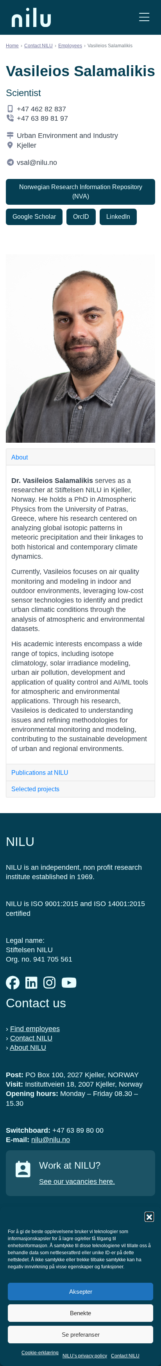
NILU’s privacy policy (85, 1356)
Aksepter (80, 1291)
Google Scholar (34, 216)
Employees (70, 45)
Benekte (80, 1313)
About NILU (28, 1047)
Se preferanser (81, 1334)
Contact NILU (125, 1356)
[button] (149, 1216)
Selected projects (35, 789)
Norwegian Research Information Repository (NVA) (80, 192)
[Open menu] (144, 17)
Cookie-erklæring (40, 1352)
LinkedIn (118, 216)
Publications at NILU (39, 772)
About (19, 457)
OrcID (81, 216)
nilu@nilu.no (50, 1140)
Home (12, 45)
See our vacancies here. (77, 1181)
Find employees (35, 1029)
